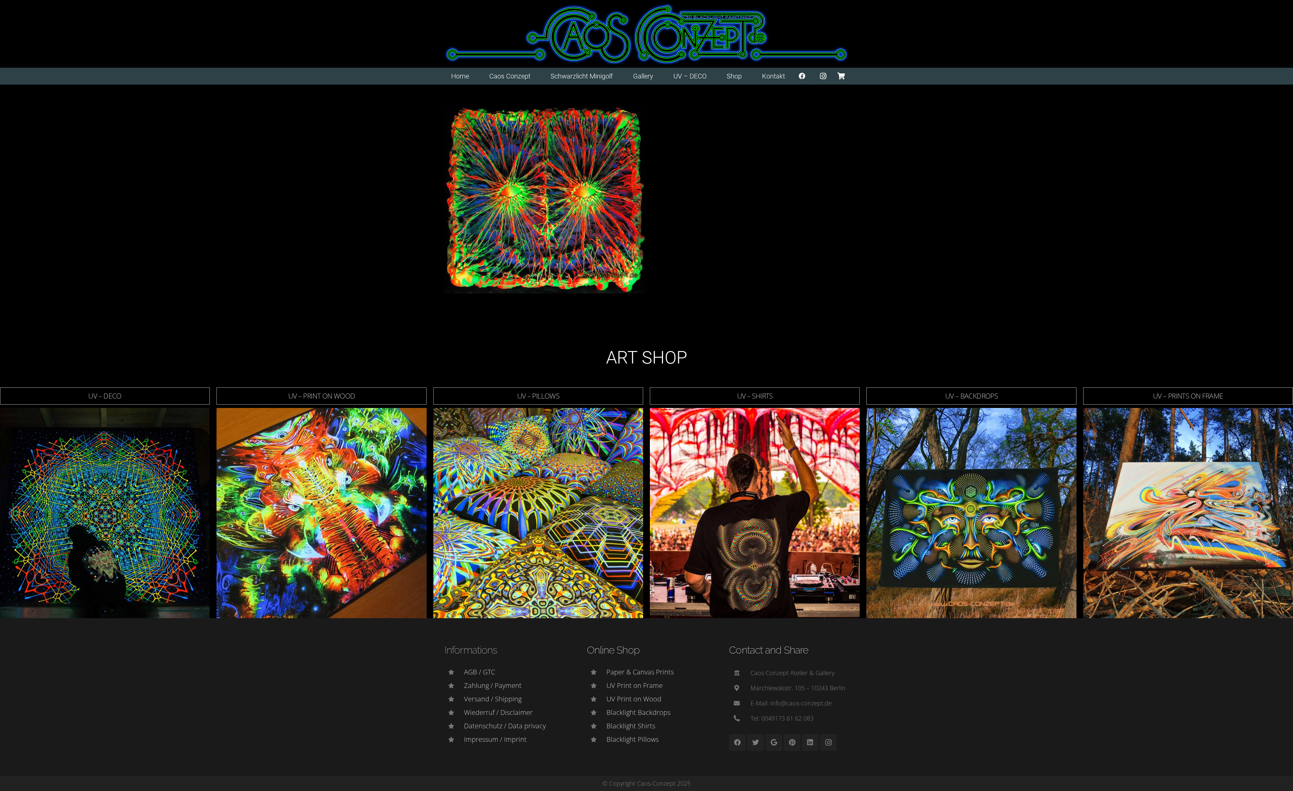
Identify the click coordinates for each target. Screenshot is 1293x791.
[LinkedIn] (810, 742)
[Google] (773, 742)
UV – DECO (104, 396)
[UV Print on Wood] (596, 699)
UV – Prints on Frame (1188, 396)
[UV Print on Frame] (596, 685)
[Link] (646, 34)
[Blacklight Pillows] (596, 739)
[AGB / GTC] (454, 672)
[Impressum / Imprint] (454, 739)
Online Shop (613, 650)
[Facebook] (802, 76)
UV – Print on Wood (321, 396)
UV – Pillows (538, 396)
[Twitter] (755, 742)
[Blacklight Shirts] (596, 726)
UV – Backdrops (971, 396)
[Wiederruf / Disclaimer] (454, 712)
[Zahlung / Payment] (454, 685)
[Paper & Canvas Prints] (596, 672)
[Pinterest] (792, 742)
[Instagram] (823, 76)
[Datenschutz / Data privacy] (454, 726)
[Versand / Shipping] (454, 699)
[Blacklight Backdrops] (596, 712)
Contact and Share (768, 650)
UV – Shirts (755, 396)
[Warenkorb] (841, 76)
